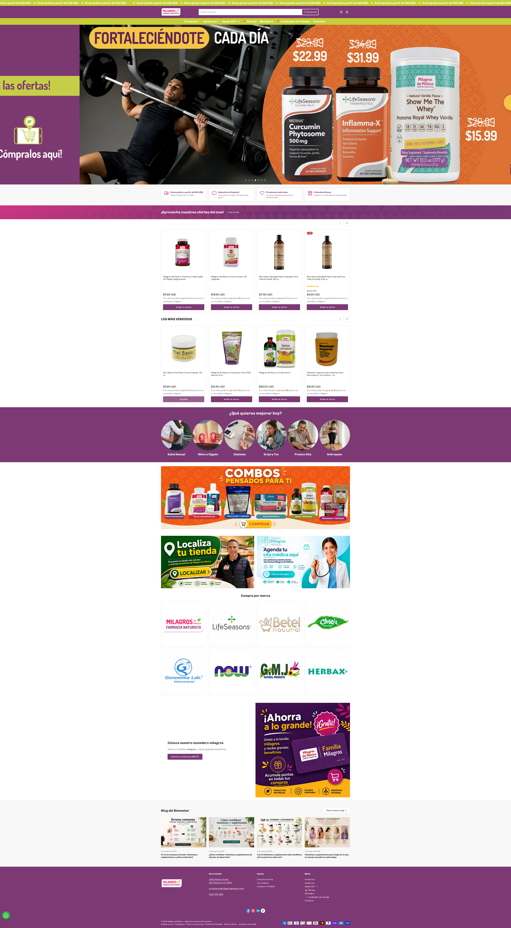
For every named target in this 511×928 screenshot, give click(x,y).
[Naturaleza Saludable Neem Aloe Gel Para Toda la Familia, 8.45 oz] (327, 252)
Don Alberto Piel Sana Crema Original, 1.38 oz (182, 374)
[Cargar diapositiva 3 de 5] (255, 180)
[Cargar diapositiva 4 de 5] (258, 180)
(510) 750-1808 (216, 894)
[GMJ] (279, 672)
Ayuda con (210, 21)
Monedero (266, 21)
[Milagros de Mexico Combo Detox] (279, 348)
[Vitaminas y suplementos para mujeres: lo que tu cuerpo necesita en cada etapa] (327, 832)
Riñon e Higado (208, 454)
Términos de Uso (230, 924)
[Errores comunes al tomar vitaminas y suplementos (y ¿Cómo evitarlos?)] (183, 832)
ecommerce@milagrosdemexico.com (226, 888)
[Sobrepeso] (334, 435)
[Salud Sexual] (176, 435)
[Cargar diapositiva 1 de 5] (249, 180)
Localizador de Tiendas (247, 924)
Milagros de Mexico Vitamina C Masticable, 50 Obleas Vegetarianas (183, 278)
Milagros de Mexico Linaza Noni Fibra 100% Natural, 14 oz (231, 374)
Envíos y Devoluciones (195, 924)
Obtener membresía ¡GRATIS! (185, 756)
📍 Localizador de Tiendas (293, 21)
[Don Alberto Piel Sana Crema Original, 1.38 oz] (183, 348)
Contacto (319, 21)
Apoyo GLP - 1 (231, 21)
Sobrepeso (334, 454)
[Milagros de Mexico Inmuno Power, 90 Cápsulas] (231, 252)
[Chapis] (327, 624)
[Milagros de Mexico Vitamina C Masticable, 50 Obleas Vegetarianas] (183, 252)
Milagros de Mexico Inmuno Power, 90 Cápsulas (229, 278)
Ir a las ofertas (233, 212)
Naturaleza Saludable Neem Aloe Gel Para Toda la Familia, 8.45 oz (326, 278)
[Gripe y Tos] (271, 435)
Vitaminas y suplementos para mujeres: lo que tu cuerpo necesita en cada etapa (327, 856)
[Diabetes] (239, 435)
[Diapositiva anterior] (246, 180)
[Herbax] (327, 672)
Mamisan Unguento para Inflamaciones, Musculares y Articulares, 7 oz (325, 374)
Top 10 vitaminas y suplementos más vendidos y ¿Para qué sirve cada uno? (279, 856)
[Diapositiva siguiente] (265, 180)
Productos (191, 21)
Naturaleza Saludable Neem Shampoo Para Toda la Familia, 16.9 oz (278, 278)
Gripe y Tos (271, 454)
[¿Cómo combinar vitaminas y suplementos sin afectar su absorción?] (231, 832)
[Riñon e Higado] (208, 435)
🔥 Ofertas (250, 21)
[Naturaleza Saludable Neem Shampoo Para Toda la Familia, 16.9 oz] (279, 252)
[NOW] (231, 672)
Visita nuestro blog (335, 810)
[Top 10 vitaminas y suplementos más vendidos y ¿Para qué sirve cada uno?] (279, 832)
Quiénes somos (167, 924)
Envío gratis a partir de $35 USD (47, 3)
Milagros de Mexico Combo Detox (274, 372)
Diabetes (240, 454)
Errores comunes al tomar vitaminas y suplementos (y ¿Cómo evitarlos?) (179, 856)
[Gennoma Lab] (183, 672)
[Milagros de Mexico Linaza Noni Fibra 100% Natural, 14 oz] (231, 348)
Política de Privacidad (213, 924)
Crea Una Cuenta (265, 879)
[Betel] (279, 624)
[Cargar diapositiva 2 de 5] (252, 180)
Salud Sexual (176, 454)
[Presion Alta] (303, 435)
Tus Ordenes (263, 883)
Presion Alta (303, 454)
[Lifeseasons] (231, 624)
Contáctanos (180, 924)
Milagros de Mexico (175, 921)
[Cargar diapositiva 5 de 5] (261, 180)
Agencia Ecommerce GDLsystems (198, 921)
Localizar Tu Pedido (266, 886)
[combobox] (258, 12)
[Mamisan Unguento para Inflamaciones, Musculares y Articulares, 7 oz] (327, 348)
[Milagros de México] (183, 624)
